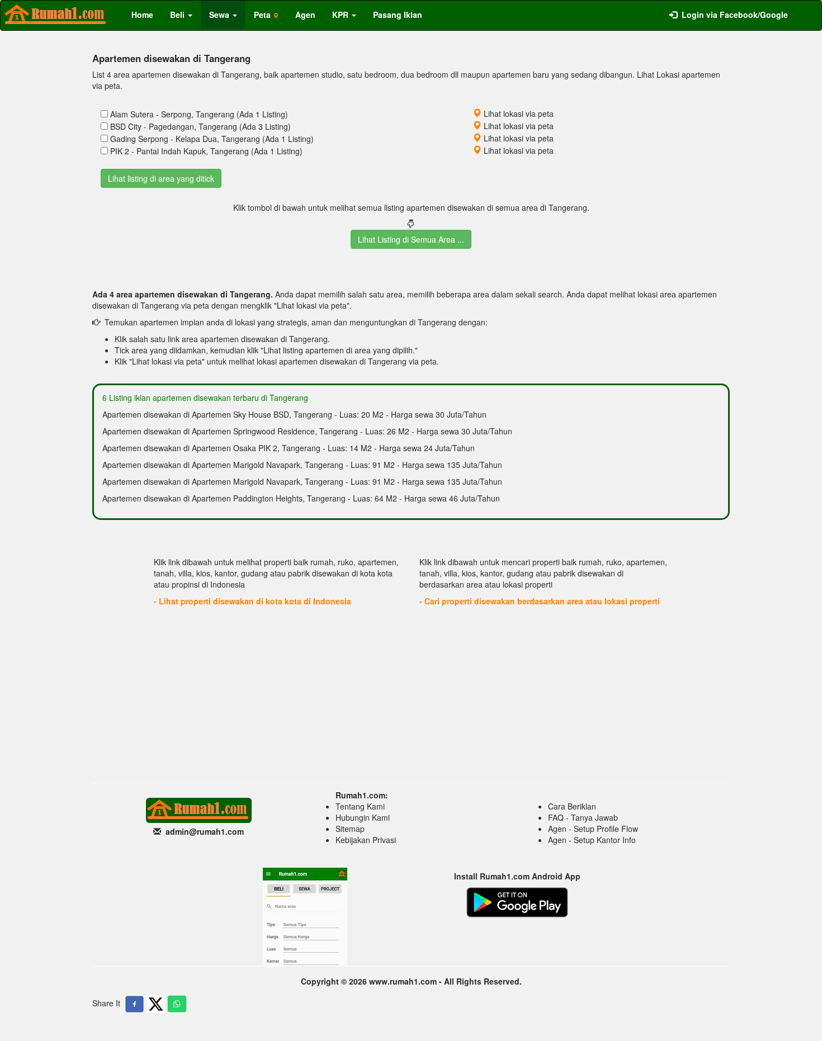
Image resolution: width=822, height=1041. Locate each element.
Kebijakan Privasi (366, 839)
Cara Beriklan (572, 806)
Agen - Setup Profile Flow (593, 828)
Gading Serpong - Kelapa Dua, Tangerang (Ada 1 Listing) (212, 138)
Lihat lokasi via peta (517, 113)
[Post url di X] (156, 1004)
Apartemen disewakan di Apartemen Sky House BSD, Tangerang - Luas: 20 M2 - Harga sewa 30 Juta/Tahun (294, 414)
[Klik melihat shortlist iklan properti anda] (804, 9)
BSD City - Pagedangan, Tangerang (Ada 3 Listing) (200, 126)
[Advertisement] (411, 693)
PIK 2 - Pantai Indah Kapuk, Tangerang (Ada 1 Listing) (206, 151)
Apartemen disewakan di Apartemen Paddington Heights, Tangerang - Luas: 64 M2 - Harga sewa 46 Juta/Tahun (301, 498)
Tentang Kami (360, 806)
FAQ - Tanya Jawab (583, 817)
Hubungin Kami (363, 817)
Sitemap (350, 828)
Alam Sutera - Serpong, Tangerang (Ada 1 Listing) (199, 114)
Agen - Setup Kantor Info (592, 839)
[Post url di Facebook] (134, 1004)
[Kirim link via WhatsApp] (177, 1004)
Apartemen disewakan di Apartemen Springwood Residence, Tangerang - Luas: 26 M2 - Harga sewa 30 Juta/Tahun (307, 431)
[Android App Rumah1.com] (517, 901)
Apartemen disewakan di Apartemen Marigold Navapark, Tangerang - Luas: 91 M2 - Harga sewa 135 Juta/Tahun (302, 464)
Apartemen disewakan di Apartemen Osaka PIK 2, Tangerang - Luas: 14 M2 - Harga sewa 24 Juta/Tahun (288, 447)
